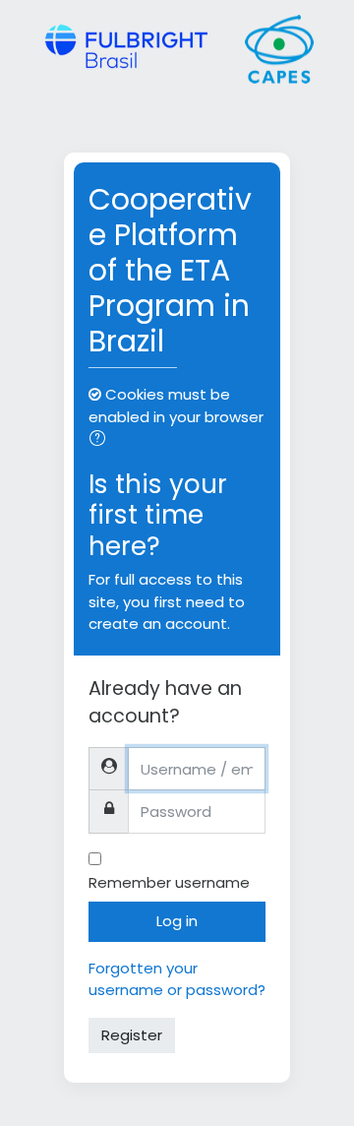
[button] (101, 440)
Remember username (169, 882)
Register (131, 1035)
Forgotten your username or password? (177, 979)
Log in (177, 920)
